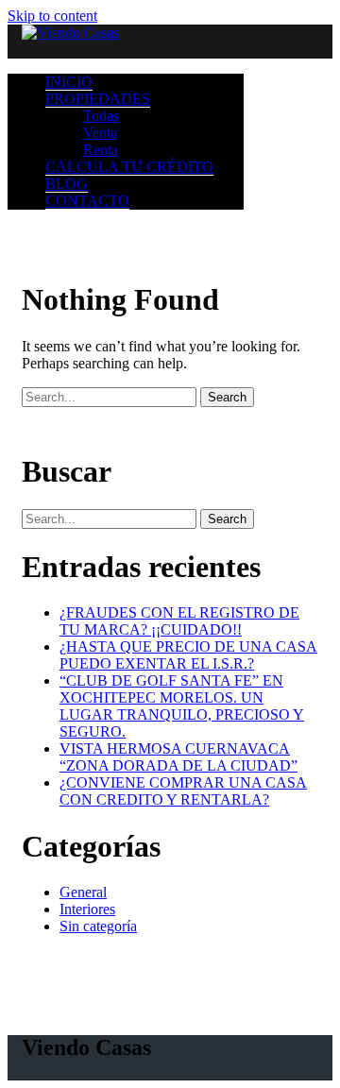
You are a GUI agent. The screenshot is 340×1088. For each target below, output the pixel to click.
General (83, 892)
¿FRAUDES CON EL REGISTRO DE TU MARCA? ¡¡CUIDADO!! (179, 621)
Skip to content (52, 16)
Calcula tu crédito (129, 167)
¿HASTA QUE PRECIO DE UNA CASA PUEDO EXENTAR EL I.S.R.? (188, 655)
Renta (100, 150)
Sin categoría (98, 926)
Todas (101, 116)
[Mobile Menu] (170, 50)
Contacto (87, 201)
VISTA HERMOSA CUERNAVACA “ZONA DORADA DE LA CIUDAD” (179, 757)
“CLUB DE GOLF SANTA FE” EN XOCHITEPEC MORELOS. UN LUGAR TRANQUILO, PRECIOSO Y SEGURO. (182, 706)
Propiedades (97, 99)
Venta (100, 133)
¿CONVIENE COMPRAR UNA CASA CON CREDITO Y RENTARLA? (183, 791)
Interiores (87, 909)
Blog (66, 184)
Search (227, 397)
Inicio (69, 82)
